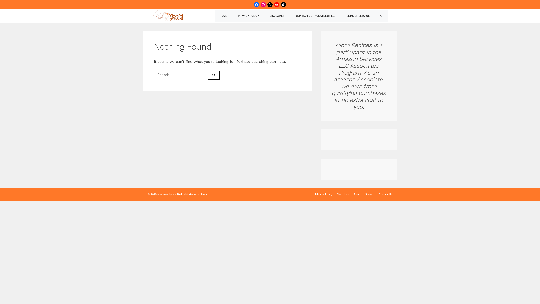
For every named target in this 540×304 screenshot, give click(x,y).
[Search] (214, 75)
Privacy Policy (248, 16)
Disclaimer (277, 16)
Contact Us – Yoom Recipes (315, 16)
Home (223, 16)
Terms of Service (357, 16)
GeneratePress (198, 194)
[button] (381, 16)
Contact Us (385, 194)
